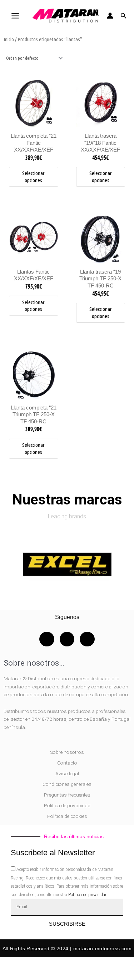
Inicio (9, 39)
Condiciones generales (67, 784)
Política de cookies (67, 816)
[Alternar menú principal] (15, 15)
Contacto (67, 763)
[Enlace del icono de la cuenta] (110, 15)
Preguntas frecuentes (67, 795)
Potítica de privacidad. (88, 894)
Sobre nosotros (67, 752)
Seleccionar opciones (33, 176)
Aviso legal (67, 773)
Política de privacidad (67, 805)
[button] (123, 15)
